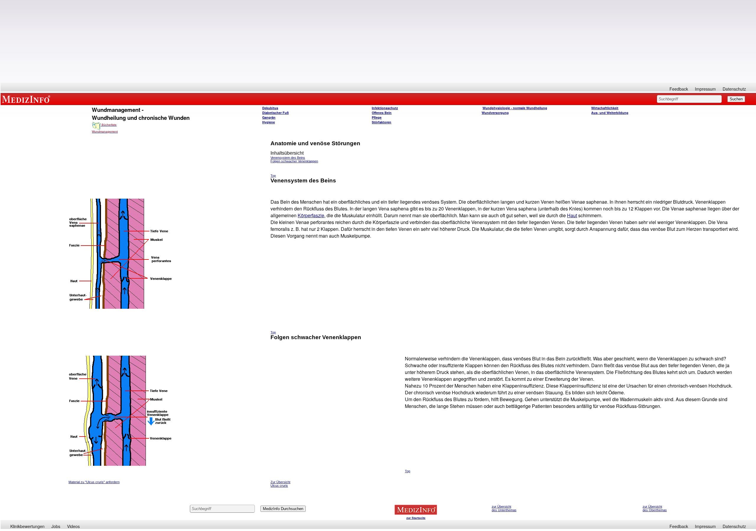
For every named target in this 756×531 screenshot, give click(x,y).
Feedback (678, 89)
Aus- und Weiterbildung (609, 112)
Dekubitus (270, 108)
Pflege (377, 117)
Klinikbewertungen (27, 526)
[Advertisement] (378, 41)
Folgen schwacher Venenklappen (294, 161)
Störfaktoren (381, 122)
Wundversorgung (495, 112)
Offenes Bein (382, 112)
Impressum (705, 89)
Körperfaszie (311, 215)
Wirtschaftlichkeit (604, 108)
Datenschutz (734, 89)
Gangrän (269, 117)
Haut (572, 215)
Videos (73, 526)
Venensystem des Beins (288, 157)
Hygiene (268, 122)
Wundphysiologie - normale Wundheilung (515, 108)
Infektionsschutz (385, 108)
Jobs (55, 526)
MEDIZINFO (27, 99)
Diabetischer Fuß (275, 112)
